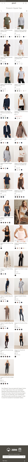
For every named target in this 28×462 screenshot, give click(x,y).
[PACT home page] (14, 3)
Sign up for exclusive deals (14, 454)
